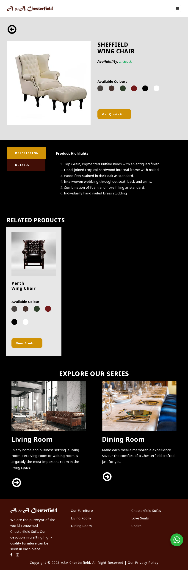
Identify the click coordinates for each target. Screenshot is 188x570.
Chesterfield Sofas (146, 510)
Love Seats (140, 518)
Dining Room (81, 525)
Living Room (81, 518)
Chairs (136, 525)
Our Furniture (82, 510)
